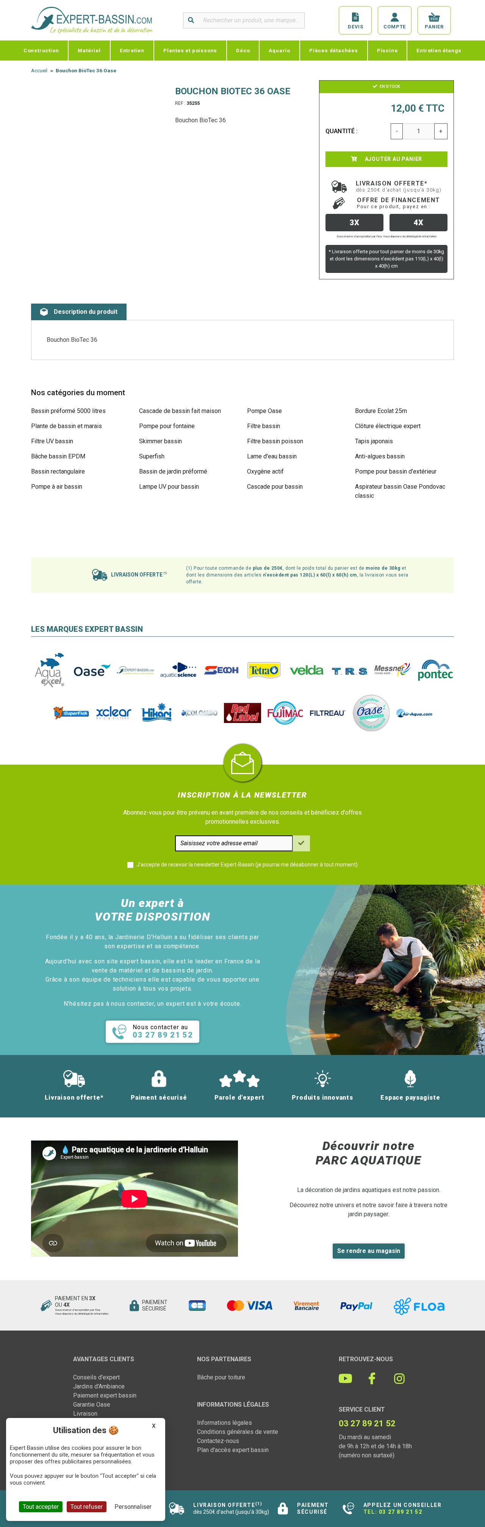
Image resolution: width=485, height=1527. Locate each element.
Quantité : (341, 131)
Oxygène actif (265, 471)
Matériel (89, 50)
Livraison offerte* (399, 186)
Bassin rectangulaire (58, 471)
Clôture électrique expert (388, 426)
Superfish (151, 456)
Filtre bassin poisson (275, 441)
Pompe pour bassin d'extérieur (395, 471)
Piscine (387, 50)
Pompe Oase (264, 410)
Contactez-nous (218, 1440)
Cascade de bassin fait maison (180, 410)
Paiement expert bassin (104, 1395)
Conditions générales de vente (237, 1431)
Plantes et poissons (190, 50)
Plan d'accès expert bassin (233, 1450)
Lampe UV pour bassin (169, 486)
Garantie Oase (91, 1404)
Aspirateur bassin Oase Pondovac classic (400, 491)
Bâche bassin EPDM (58, 456)
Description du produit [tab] (85, 311)
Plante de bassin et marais (66, 426)
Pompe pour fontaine (167, 426)
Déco (243, 50)
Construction (41, 50)
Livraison (85, 1413)
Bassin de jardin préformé (173, 471)
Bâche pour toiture (221, 1377)
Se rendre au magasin (368, 1250)
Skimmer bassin (160, 441)
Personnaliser (133, 1506)
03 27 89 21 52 (400, 1512)
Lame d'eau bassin (272, 456)
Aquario (279, 50)
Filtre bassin (263, 426)
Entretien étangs (439, 50)
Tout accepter (41, 1506)
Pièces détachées (333, 50)
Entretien (132, 50)
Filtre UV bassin (52, 441)
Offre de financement (398, 202)
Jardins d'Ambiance (99, 1386)
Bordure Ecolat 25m (381, 410)
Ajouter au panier (392, 159)
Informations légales (224, 1422)
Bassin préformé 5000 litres (68, 410)
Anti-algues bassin (380, 456)
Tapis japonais (374, 441)
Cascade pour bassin (275, 486)
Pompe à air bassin (56, 486)
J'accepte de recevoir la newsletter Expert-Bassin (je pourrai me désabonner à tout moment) (247, 865)
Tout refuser (86, 1506)
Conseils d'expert (96, 1377)
